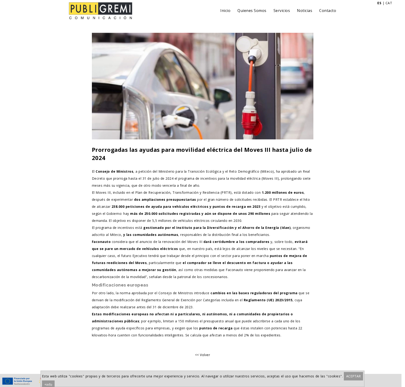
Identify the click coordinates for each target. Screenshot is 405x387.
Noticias (304, 10)
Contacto (327, 10)
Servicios (282, 10)
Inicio (225, 10)
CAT (389, 3)
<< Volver (202, 355)
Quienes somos (251, 10)
